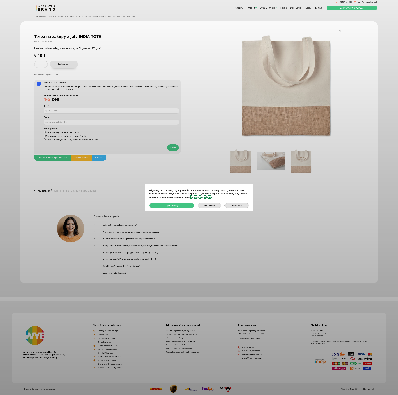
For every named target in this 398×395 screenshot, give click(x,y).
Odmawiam (236, 205)
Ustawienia (209, 205)
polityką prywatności (202, 197)
